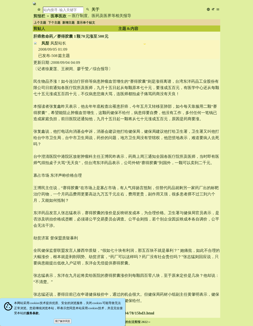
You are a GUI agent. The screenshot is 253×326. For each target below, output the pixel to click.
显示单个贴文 (86, 22)
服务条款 (32, 313)
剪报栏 (39, 16)
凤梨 (45, 43)
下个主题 (54, 22)
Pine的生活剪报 (130, 322)
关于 (95, 9)
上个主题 (40, 22)
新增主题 (68, 22)
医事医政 (58, 16)
